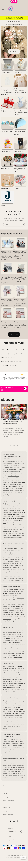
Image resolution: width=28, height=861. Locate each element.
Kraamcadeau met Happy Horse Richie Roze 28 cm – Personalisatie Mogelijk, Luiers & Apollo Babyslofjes (20, 301)
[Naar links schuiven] (10, 445)
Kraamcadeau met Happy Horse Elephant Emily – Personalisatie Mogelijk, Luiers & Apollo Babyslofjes (20, 323)
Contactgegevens (9, 857)
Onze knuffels (14, 52)
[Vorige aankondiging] (3, 18)
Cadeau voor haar (8, 627)
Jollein (3, 205)
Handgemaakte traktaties (10, 698)
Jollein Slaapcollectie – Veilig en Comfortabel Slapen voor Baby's (7, 91)
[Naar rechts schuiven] (17, 445)
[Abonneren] (23, 224)
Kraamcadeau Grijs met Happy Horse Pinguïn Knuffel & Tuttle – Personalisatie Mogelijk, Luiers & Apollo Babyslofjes (20, 254)
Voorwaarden (6, 811)
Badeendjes (4, 151)
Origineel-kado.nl (13, 850)
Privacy (5, 804)
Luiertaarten (18, 72)
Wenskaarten (5, 188)
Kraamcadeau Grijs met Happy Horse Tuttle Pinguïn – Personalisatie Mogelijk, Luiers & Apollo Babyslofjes (20, 277)
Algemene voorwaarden (11, 855)
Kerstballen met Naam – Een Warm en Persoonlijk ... (12, 423)
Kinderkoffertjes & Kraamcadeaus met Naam (20, 132)
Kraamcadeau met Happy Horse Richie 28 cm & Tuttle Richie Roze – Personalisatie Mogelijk (7, 301)
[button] (3, 9)
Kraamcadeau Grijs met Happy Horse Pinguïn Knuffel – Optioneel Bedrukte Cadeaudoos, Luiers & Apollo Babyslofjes (7, 278)
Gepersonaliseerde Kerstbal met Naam (20, 169)
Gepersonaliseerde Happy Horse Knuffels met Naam (20, 112)
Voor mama (17, 151)
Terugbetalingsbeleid (12, 852)
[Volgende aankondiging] (25, 18)
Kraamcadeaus (5, 72)
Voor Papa (4, 168)
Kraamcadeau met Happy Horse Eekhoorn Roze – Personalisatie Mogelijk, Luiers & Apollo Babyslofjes (7, 323)
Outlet (16, 188)
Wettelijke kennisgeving (19, 857)
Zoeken (5, 790)
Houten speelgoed (6, 131)
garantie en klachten (8, 814)
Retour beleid (6, 807)
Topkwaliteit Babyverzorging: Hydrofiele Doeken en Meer (20, 91)
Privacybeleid (21, 852)
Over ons (5, 793)
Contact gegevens (7, 797)
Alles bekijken (14, 334)
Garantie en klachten (8, 800)
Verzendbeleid (20, 855)
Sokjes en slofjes (6, 111)
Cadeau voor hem (8, 663)
